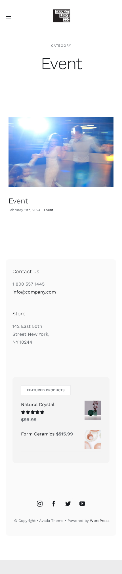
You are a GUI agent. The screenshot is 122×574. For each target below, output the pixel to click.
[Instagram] (39, 503)
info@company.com (34, 292)
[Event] (61, 152)
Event (18, 200)
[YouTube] (82, 503)
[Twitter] (68, 503)
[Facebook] (54, 503)
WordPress (100, 520)
